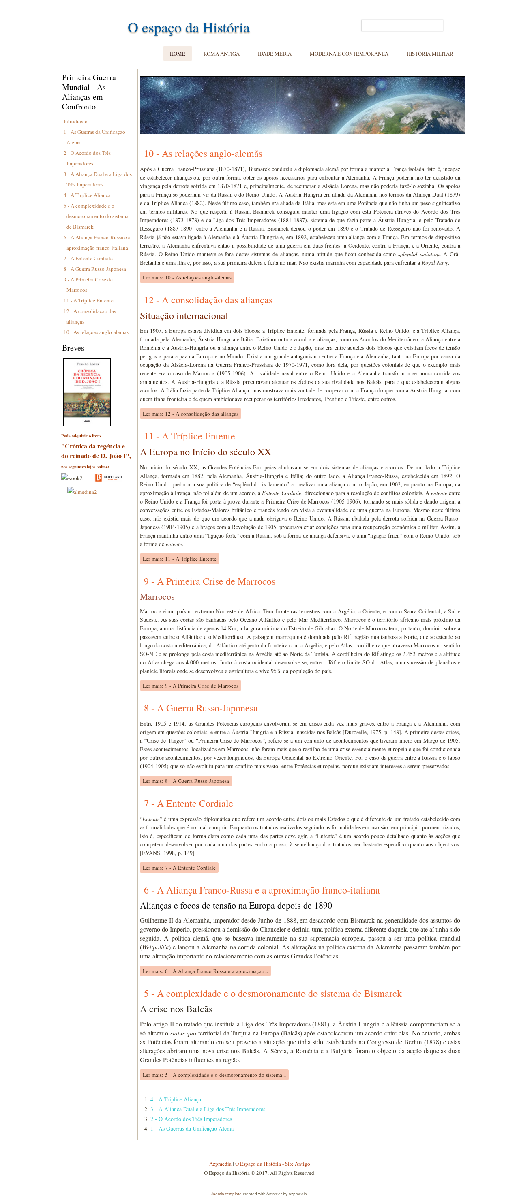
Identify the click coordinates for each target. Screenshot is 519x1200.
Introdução (76, 121)
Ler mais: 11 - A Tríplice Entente (180, 558)
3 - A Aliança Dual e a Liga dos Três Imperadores (207, 1109)
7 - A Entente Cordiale (88, 258)
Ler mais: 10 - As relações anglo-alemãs (187, 277)
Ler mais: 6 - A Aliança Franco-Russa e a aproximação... (205, 971)
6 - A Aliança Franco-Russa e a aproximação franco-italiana (262, 889)
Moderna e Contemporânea (349, 53)
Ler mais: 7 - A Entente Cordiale (179, 867)
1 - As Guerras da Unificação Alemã (192, 1128)
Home (177, 53)
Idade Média (275, 53)
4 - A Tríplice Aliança (87, 195)
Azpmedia (220, 1163)
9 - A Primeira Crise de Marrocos (209, 580)
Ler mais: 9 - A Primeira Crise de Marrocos (190, 685)
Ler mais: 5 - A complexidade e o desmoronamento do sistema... (214, 1074)
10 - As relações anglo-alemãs (96, 332)
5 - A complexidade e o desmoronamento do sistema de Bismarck (96, 216)
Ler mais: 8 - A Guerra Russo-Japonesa (186, 780)
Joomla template (226, 1193)
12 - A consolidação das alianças (208, 299)
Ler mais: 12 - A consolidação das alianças (190, 413)
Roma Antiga (222, 53)
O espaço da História (189, 26)
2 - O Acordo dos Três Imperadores (191, 1119)
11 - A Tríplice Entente (89, 300)
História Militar (430, 53)
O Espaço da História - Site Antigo (272, 1163)
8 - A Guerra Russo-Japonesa (95, 268)
